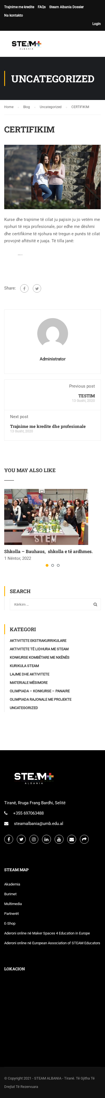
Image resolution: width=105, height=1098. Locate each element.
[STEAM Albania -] (25, 45)
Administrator (53, 359)
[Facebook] (24, 288)
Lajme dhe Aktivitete (29, 674)
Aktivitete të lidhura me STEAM (39, 649)
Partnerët (11, 913)
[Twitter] (37, 288)
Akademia (12, 884)
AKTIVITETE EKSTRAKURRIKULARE (38, 640)
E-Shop (9, 923)
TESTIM (86, 395)
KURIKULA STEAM (24, 666)
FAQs (42, 7)
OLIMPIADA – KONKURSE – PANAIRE (40, 691)
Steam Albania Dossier (66, 7)
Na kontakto (13, 15)
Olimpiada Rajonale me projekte (40, 699)
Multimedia (13, 904)
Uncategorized (24, 708)
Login (96, 24)
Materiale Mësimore (29, 682)
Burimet (10, 894)
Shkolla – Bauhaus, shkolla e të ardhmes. (48, 551)
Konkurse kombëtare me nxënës (39, 657)
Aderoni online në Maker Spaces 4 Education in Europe (47, 933)
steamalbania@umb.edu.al (38, 823)
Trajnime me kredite (19, 7)
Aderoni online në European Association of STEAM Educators (52, 943)
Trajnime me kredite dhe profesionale (48, 426)
